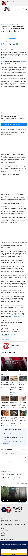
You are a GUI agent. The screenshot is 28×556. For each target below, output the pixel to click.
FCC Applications (18, 520)
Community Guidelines (21, 517)
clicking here (5, 439)
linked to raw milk (13, 206)
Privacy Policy (12, 517)
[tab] (5, 458)
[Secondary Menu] (3, 8)
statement (5, 129)
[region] (14, 466)
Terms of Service (5, 517)
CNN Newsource (6, 39)
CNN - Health (13, 334)
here (8, 443)
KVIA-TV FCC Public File (7, 520)
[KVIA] (9, 8)
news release (23, 61)
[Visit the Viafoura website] (24, 483)
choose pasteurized (16, 324)
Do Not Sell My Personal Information (9, 521)
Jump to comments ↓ (5, 339)
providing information (6, 299)
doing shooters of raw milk (15, 316)
